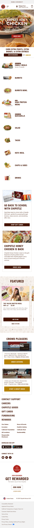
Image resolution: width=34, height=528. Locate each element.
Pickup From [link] (22, 6)
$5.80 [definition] (13, 306)
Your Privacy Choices (7, 524)
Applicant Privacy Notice (8, 506)
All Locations (6, 432)
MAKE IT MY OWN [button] (15, 324)
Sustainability (21, 432)
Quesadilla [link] (20, 116)
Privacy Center (5, 519)
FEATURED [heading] (17, 281)
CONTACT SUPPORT (11, 399)
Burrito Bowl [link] (21, 90)
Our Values (5, 424)
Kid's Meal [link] (19, 153)
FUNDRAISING (8, 415)
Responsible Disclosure (5, 436)
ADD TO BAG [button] (15, 319)
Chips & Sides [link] (21, 165)
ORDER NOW (17, 36)
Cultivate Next (21, 430)
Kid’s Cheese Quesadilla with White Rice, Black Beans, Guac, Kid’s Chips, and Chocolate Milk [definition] (15, 308)
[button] (12, 329)
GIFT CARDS (7, 411)
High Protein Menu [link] (21, 103)
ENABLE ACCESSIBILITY (17, 2)
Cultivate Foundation (8, 430)
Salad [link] (17, 128)
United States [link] (9, 498)
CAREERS (6, 403)
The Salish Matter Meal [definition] (12, 303)
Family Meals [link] (21, 65)
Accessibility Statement (7, 504)
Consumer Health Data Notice (9, 511)
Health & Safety (22, 427)
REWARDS (6, 419)
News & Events (21, 424)
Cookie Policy (5, 517)
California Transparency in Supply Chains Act (12, 509)
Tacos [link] (17, 140)
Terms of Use (5, 514)
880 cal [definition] (5, 306)
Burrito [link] (18, 78)
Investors (4, 427)
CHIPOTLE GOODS (10, 407)
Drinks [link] (18, 178)
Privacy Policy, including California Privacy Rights (13, 522)
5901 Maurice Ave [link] (23, 7)
